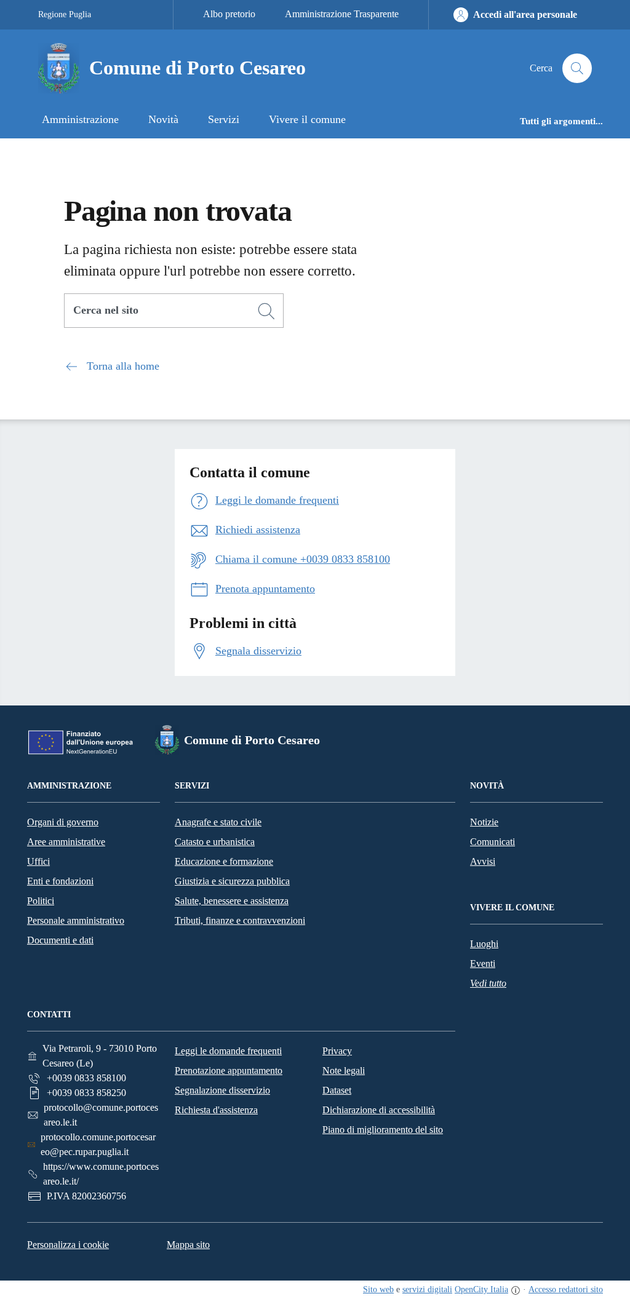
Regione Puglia (64, 14)
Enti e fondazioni (60, 881)
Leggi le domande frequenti (228, 1051)
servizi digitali (427, 1289)
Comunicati (492, 841)
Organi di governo (62, 822)
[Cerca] (266, 311)
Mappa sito (188, 1244)
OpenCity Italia (481, 1289)
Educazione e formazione (224, 861)
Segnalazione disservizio (222, 1090)
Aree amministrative (66, 841)
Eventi (482, 963)
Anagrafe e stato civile (218, 822)
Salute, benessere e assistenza (232, 901)
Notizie (484, 822)
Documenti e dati (60, 940)
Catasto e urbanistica (215, 841)
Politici (40, 901)
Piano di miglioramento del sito (382, 1129)
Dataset (336, 1090)
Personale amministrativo (75, 920)
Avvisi (482, 861)
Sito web (378, 1289)
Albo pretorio (229, 14)
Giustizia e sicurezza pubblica (232, 881)
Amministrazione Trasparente (342, 14)
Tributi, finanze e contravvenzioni (240, 920)
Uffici (38, 861)
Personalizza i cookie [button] (68, 1244)
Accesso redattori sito (565, 1289)
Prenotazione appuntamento (228, 1070)
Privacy (337, 1051)
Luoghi (484, 944)
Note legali (343, 1070)
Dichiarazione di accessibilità (378, 1110)
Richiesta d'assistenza (216, 1110)
